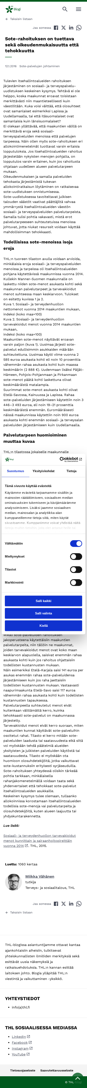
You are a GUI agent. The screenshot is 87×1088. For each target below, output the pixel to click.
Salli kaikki (43, 601)
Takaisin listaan (21, 19)
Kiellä (43, 625)
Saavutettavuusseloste (56, 1070)
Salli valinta (43, 613)
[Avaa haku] (65, 9)
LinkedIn (19, 1037)
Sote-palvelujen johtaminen (39, 66)
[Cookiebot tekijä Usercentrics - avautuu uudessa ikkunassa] (63, 459)
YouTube (19, 1054)
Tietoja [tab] (72, 471)
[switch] (76, 556)
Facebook (20, 1043)
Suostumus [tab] (15, 471)
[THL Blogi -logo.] (16, 9)
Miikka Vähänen (39, 876)
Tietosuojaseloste (22, 1070)
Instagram (20, 1048)
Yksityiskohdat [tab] (43, 471)
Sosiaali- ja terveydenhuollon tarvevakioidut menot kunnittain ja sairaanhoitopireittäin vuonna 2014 (39, 841)
